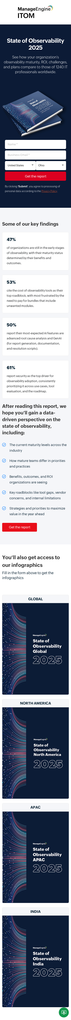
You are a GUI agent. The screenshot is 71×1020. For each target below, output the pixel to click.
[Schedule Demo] (64, 1012)
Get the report (19, 527)
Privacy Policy (49, 191)
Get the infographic (35, 657)
